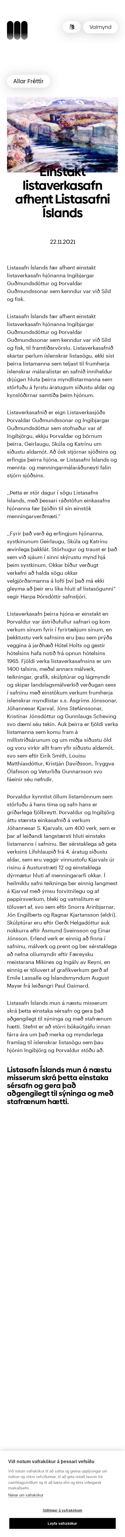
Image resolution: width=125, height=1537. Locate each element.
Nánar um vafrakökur (25, 1495)
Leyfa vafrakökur (62, 1524)
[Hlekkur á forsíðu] (17, 31)
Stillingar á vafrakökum (63, 1510)
